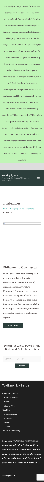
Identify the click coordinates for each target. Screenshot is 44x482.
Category (14, 208)
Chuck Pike (9, 406)
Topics (7, 426)
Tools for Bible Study (11, 430)
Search (22, 365)
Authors (5, 401)
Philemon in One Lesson (20, 267)
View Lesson (12, 325)
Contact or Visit (11, 397)
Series (7, 422)
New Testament (27, 208)
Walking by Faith (10, 175)
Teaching (6, 410)
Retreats (8, 418)
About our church (10, 393)
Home (5, 208)
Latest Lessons (10, 414)
